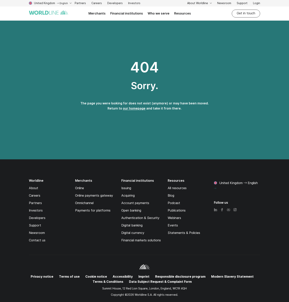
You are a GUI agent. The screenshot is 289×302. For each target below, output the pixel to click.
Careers (96, 4)
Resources (182, 13)
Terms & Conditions (108, 282)
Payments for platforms (92, 210)
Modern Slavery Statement (232, 276)
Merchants (97, 13)
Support (242, 4)
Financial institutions (126, 13)
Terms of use (69, 276)
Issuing (126, 188)
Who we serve (158, 13)
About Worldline (198, 3)
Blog (171, 195)
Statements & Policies (184, 233)
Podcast (174, 203)
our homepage (134, 108)
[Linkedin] (215, 210)
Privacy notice (42, 276)
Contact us (37, 240)
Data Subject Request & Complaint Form (160, 282)
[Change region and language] (215, 188)
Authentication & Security (140, 218)
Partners (80, 3)
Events (173, 225)
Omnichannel (84, 203)
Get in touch (246, 13)
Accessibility (123, 276)
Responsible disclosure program (180, 276)
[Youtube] (228, 210)
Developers (115, 4)
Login (256, 3)
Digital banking (132, 225)
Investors (134, 4)
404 (144, 67)
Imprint (143, 276)
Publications (177, 210)
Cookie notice (96, 276)
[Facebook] (222, 210)
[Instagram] (235, 210)
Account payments (135, 203)
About (33, 188)
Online (79, 188)
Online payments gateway (94, 195)
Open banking (131, 210)
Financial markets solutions (141, 240)
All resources (177, 188)
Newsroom (224, 3)
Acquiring (128, 195)
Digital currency (132, 233)
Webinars (174, 218)
